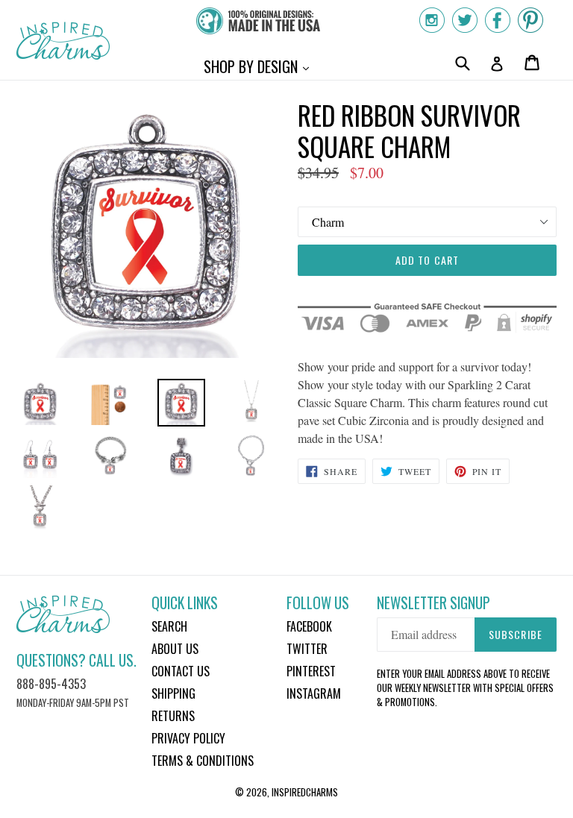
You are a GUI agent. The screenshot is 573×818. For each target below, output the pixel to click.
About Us (174, 649)
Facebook (309, 626)
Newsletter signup (433, 602)
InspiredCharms (305, 791)
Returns (173, 716)
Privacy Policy (188, 738)
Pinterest (311, 671)
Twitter (307, 649)
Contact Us (180, 671)
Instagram (313, 693)
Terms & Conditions (202, 761)
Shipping (173, 693)
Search (169, 626)
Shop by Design (260, 66)
